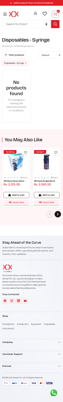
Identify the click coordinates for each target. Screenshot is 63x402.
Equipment (36, 324)
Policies (6, 366)
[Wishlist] (44, 14)
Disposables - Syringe (15, 63)
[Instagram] (11, 300)
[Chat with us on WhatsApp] (55, 394)
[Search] (55, 24)
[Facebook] (5, 300)
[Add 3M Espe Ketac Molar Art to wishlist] (25, 152)
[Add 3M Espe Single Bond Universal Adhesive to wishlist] (55, 152)
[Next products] (58, 214)
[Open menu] (5, 14)
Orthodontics (8, 324)
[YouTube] (25, 300)
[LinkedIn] (18, 300)
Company (7, 342)
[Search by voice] (46, 24)
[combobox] (27, 24)
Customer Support (12, 354)
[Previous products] (50, 214)
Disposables (49, 324)
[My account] (35, 14)
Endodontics (22, 324)
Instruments (8, 328)
